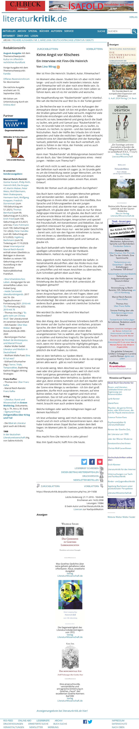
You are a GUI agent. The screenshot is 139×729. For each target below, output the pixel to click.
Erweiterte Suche (38, 723)
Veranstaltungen (13, 727)
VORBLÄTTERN (94, 49)
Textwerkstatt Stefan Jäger (122, 319)
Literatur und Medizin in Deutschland (15, 351)
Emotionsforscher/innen (119, 443)
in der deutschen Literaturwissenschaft (14, 436)
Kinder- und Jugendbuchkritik (121, 481)
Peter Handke (21, 230)
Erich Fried (8, 218)
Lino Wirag (49, 66)
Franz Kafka (9, 391)
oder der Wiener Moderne (120, 438)
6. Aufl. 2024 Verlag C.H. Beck (122, 98)
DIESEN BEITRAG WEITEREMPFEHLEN (80, 472)
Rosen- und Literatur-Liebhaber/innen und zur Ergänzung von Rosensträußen (119, 391)
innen (128, 448)
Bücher (44, 31)
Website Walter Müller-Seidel (121, 517)
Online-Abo (9, 104)
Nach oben (118, 727)
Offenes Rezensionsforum (16, 78)
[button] (84, 462)
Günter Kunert (10, 182)
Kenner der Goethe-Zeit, (119, 429)
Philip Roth (24, 182)
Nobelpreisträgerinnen (122, 312)
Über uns (23, 35)
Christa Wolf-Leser (116, 448)
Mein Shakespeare (12, 194)
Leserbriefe (42, 720)
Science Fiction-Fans (117, 417)
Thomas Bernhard (12, 211)
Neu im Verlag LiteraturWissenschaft (122, 155)
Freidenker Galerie (122, 246)
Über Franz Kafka (122, 306)
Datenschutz (119, 723)
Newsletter (36, 727)
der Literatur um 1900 (118, 434)
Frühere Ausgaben (22, 40)
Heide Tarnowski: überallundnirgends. (13, 293)
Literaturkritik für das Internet (122, 469)
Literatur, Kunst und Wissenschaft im (15, 402)
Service (69, 31)
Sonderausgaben (12, 173)
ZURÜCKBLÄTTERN (47, 49)
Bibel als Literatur (17, 423)
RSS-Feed (8, 720)
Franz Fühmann (21, 224)
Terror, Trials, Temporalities (12, 366)
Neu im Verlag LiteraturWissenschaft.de (122, 214)
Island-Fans (113, 403)
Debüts (90, 40)
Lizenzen (78, 509)
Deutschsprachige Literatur (68, 40)
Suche (101, 31)
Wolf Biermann (17, 191)
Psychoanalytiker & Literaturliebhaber (117, 423)
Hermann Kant (10, 197)
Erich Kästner (114, 464)
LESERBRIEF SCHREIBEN (87, 468)
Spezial (32, 31)
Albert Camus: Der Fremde (121, 252)
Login (34, 35)
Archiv (22, 31)
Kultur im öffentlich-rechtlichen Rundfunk (14, 61)
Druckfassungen (13, 723)
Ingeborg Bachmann (13, 239)
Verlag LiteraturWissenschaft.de (70, 574)
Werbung (53, 727)
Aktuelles (9, 31)
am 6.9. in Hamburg (125, 291)
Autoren (56, 31)
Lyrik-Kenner (114, 398)
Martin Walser (14, 188)
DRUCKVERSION (90, 476)
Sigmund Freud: (16, 414)
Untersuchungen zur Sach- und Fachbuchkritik (120, 475)
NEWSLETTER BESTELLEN (86, 479)
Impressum (118, 720)
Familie (7, 73)
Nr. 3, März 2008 (42, 40)
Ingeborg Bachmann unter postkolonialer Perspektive (120, 487)
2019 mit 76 (9, 309)
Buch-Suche (60, 723)
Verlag (133, 16)
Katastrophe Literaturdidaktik (122, 273)
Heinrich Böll (9, 185)
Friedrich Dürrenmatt (12, 202)
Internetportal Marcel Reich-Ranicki (13, 248)
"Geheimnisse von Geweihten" (121, 263)
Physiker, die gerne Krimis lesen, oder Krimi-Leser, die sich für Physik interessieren (121, 410)
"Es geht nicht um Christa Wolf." (14, 315)
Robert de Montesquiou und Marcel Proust (15, 342)
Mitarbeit (9, 35)
